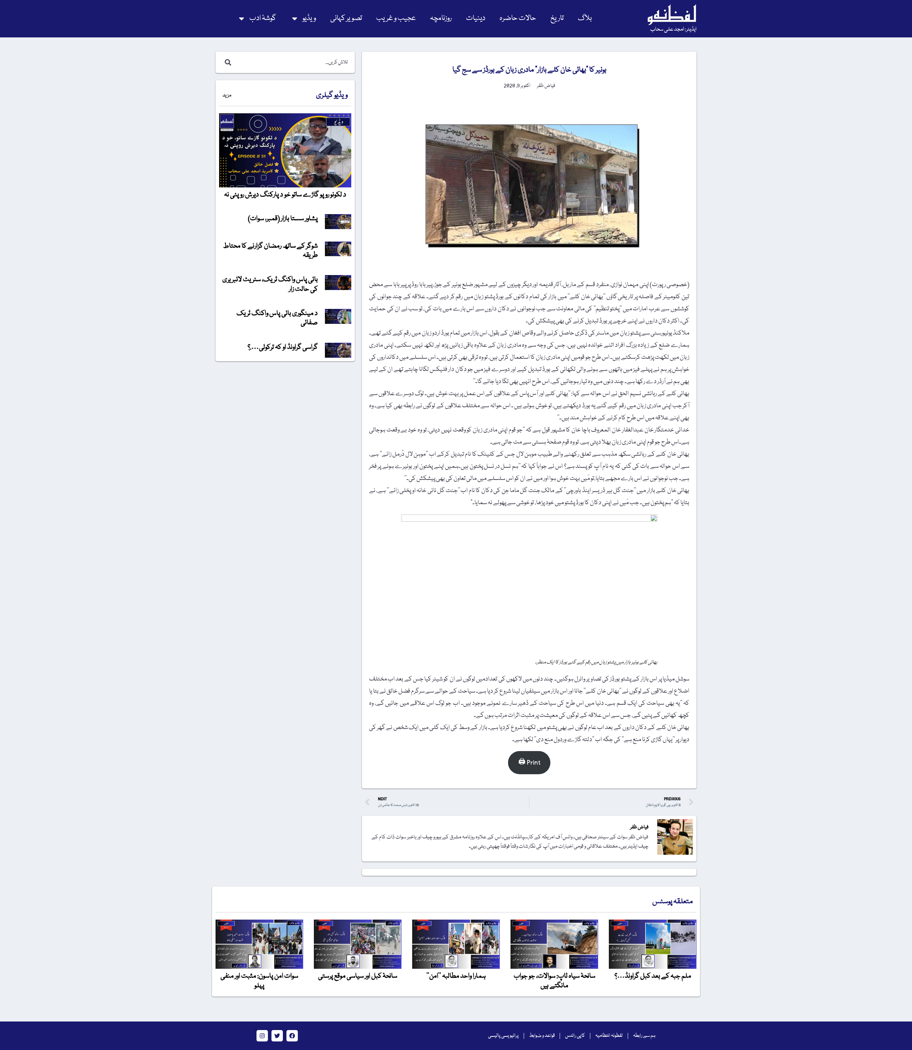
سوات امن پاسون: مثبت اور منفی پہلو (259, 981)
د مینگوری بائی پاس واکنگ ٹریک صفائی (277, 318)
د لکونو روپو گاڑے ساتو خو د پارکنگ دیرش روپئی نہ (285, 195)
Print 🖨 (529, 762)
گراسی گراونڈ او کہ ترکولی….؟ (283, 347)
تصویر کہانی (346, 18)
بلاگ (585, 18)
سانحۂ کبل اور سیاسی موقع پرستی (357, 976)
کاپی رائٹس (575, 1036)
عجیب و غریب (396, 18)
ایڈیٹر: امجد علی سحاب (673, 29)
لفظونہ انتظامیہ (609, 1036)
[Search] (226, 62)
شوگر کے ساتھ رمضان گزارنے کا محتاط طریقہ (270, 251)
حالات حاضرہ (517, 18)
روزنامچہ (441, 18)
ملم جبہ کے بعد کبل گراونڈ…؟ (653, 976)
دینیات (475, 18)
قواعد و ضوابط (542, 1036)
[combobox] (292, 62)
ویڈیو (309, 18)
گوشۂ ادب (262, 18)
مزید (227, 95)
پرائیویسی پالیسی (503, 1036)
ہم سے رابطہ (644, 1036)
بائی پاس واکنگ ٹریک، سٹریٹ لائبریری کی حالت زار (270, 284)
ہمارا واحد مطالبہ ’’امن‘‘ (456, 976)
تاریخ (557, 18)
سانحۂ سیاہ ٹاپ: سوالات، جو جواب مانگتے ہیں (554, 981)
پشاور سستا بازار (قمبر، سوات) (283, 218)
